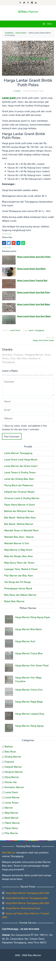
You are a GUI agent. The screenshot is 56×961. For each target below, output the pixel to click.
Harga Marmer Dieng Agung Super (23, 908)
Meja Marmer (11, 812)
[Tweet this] (9, 243)
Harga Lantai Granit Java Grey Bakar (34, 316)
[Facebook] (20, 2)
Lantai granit (9, 97)
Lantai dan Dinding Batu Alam (19, 478)
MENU (49, 24)
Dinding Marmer (13, 756)
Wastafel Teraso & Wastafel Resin (21, 530)
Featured (9, 761)
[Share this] (4, 243)
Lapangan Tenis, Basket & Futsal (20, 569)
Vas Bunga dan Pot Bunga (17, 582)
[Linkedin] (36, 2)
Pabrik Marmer (12, 822)
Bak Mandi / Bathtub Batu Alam (20, 517)
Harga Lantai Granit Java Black (31, 268)
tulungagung (39, 330)
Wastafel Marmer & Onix (16, 543)
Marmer (9, 807)
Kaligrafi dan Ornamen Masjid (19, 491)
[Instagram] (32, 2)
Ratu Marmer (8, 852)
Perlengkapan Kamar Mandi (18, 588)
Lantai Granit (15, 330)
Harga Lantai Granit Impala (43, 339)
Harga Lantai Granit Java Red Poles (33, 292)
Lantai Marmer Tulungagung (18, 453)
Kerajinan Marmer (14, 771)
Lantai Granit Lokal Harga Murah (20, 459)
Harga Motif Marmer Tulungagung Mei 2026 (27, 903)
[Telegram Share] (18, 243)
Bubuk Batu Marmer (14, 601)
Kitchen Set (11, 782)
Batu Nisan (10, 751)
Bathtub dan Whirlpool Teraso (19, 511)
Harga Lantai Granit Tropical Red (32, 280)
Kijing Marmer (12, 777)
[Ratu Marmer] (28, 11)
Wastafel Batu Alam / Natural (19, 536)
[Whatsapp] (23, 243)
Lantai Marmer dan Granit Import (21, 466)
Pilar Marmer (11, 833)
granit (31, 330)
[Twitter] (24, 2)
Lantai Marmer (12, 797)
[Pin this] (14, 243)
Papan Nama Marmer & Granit (19, 504)
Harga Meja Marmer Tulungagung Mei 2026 (27, 893)
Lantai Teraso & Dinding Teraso (20, 472)
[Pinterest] (28, 2)
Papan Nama (11, 828)
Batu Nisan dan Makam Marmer (20, 594)
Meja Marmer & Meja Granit (18, 549)
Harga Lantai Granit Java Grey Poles (34, 256)
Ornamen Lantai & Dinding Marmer (21, 498)
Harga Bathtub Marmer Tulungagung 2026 (27, 898)
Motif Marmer (11, 817)
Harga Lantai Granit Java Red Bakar (33, 304)
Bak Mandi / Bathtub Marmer (18, 524)
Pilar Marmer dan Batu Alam (18, 575)
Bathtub (9, 746)
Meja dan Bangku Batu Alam (18, 556)
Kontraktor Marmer (14, 787)
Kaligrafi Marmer (13, 766)
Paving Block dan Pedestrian (18, 485)
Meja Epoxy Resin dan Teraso (19, 562)
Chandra (7, 349)
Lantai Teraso (11, 802)
